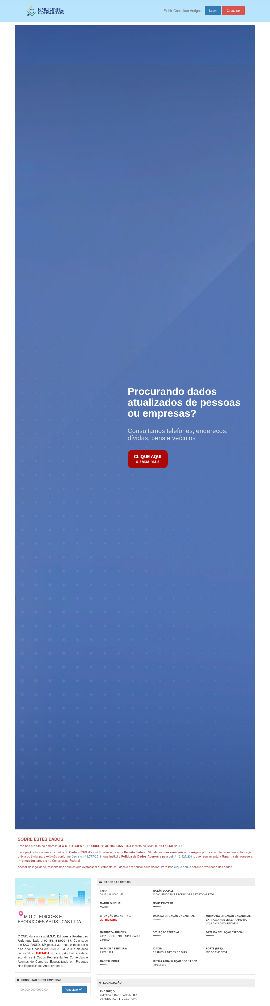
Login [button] (213, 10)
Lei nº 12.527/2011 (181, 856)
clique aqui (181, 867)
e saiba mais (147, 459)
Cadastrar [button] (233, 10)
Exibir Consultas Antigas (182, 10)
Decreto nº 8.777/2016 (87, 856)
